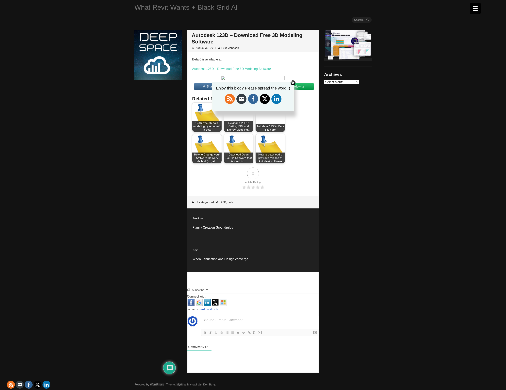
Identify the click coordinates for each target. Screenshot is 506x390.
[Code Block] (243, 332)
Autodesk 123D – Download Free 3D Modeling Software (231, 69)
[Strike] (221, 332)
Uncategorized (205, 202)
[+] (260, 332)
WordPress (157, 384)
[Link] (249, 332)
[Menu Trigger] (475, 8)
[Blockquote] (238, 332)
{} (254, 332)
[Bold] (205, 332)
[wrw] (348, 59)
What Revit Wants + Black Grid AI (186, 7)
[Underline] (216, 332)
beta (230, 202)
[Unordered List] (232, 332)
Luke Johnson (230, 47)
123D (222, 202)
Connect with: (196, 296)
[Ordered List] (227, 332)
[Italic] (210, 332)
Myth (180, 384)
